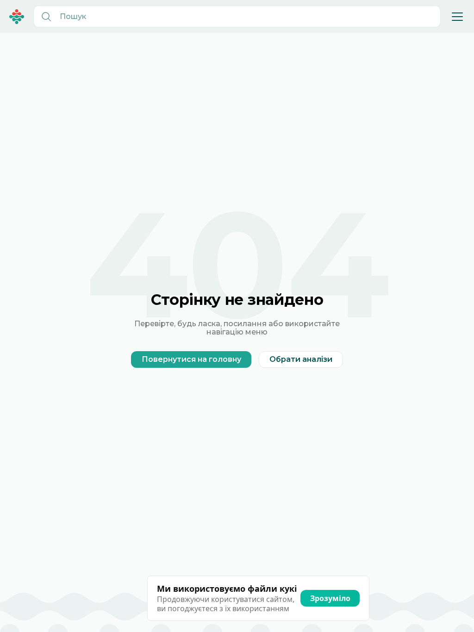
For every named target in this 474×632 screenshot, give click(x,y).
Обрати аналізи (300, 359)
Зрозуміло (330, 598)
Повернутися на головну (191, 359)
